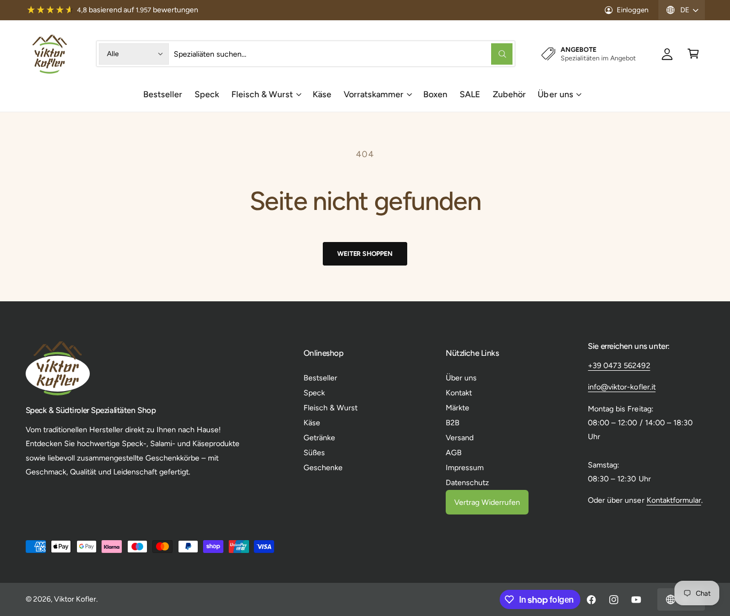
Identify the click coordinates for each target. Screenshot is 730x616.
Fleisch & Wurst (262, 94)
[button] (693, 54)
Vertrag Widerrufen (487, 502)
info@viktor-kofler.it (621, 387)
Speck (314, 392)
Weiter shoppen (364, 253)
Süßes (314, 452)
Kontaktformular (674, 500)
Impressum (465, 467)
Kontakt (459, 392)
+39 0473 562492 (619, 365)
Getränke (319, 437)
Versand (459, 437)
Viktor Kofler (75, 599)
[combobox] (344, 54)
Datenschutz (467, 482)
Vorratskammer (373, 94)
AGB (454, 452)
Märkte (457, 407)
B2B (453, 422)
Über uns (555, 94)
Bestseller (320, 378)
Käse (312, 422)
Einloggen (632, 9)
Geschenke (323, 467)
